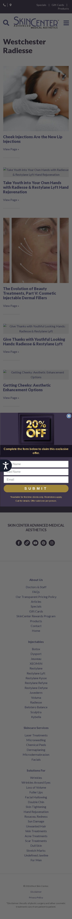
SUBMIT (36, 488)
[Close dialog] (69, 416)
